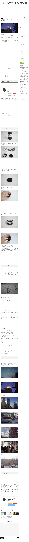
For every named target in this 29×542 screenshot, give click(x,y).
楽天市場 (15, 93)
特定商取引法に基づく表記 (24, 99)
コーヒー (22, 36)
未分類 (22, 53)
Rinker (10, 500)
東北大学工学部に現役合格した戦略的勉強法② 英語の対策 (24, 82)
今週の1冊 (22, 44)
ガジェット (22, 34)
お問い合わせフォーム (24, 93)
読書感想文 (22, 58)
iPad (21, 29)
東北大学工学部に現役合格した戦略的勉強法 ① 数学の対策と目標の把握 (24, 67)
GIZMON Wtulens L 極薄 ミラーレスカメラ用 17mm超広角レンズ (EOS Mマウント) (12, 89)
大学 (21, 49)
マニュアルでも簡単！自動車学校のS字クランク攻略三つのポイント (24, 70)
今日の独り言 (6, 76)
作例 (5, 75)
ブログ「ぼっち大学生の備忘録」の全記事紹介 (24, 95)
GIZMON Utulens (7, 69)
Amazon (10, 93)
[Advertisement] (14, 11)
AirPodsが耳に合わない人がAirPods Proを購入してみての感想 (24, 72)
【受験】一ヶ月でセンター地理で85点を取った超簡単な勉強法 (24, 76)
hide (10, 68)
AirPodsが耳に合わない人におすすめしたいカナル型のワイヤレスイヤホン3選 (24, 88)
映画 (21, 51)
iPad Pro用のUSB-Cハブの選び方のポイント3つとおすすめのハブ (24, 74)
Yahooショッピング (11, 95)
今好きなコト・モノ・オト (23, 42)
